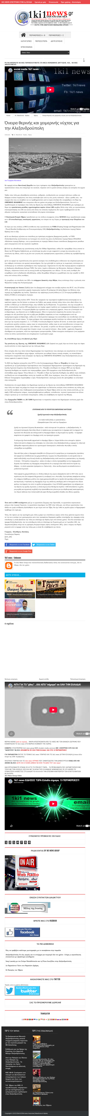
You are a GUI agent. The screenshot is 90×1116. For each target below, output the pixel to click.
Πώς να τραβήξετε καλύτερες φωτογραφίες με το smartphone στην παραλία (33, 950)
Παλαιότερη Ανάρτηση (77, 679)
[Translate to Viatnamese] (67, 1019)
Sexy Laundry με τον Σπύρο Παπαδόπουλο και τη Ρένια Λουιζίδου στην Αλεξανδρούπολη (38, 961)
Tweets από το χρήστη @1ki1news (16, 985)
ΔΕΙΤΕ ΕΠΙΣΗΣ (56, 41)
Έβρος (30, 134)
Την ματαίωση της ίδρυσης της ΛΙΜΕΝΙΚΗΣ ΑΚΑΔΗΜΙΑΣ (25, 343)
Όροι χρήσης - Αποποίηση (71, 2)
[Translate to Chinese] (32, 1019)
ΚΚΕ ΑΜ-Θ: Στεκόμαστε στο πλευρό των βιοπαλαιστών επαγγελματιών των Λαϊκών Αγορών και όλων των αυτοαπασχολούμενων (16, 1077)
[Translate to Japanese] (46, 1019)
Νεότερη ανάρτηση (11, 679)
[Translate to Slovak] (60, 1019)
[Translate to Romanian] (55, 1019)
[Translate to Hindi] (39, 1019)
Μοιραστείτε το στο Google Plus (20, 551)
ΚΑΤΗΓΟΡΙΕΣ (26, 41)
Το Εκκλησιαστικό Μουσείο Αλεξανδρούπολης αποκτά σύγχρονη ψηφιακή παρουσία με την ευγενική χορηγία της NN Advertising (16, 1041)
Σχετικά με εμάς (40, 2)
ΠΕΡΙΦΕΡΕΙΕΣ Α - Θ (37, 35)
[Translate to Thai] (65, 1019)
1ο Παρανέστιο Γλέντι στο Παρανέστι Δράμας (22, 965)
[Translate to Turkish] (27, 1019)
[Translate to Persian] (48, 1019)
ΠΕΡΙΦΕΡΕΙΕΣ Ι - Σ (56, 35)
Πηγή (6, 539)
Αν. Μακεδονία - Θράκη (20, 134)
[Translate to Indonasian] (41, 1019)
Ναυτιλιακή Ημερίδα (25, 185)
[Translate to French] (23, 1019)
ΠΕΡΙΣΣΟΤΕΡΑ (41, 41)
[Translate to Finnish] (37, 1019)
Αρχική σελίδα (44, 679)
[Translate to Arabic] (30, 1019)
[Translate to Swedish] (63, 1019)
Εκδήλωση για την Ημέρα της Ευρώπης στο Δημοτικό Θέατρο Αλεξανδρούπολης (16, 1051)
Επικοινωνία (53, 2)
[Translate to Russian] (58, 1019)
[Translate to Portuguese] (53, 1019)
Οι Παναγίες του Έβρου (14, 970)
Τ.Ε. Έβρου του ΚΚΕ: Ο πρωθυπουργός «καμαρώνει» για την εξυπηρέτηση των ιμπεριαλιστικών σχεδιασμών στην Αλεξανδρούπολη (16, 1090)
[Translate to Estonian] (34, 1019)
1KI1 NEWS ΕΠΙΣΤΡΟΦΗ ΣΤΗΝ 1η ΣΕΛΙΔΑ (16, 2)
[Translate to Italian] (44, 1019)
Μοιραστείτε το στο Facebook (20, 544)
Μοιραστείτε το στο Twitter (45, 544)
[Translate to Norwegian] (51, 1019)
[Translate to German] (25, 1019)
